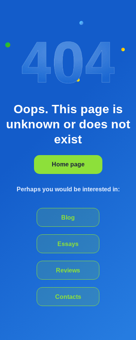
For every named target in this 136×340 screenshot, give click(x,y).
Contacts (68, 297)
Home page (68, 164)
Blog (68, 217)
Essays (68, 244)
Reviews (68, 270)
